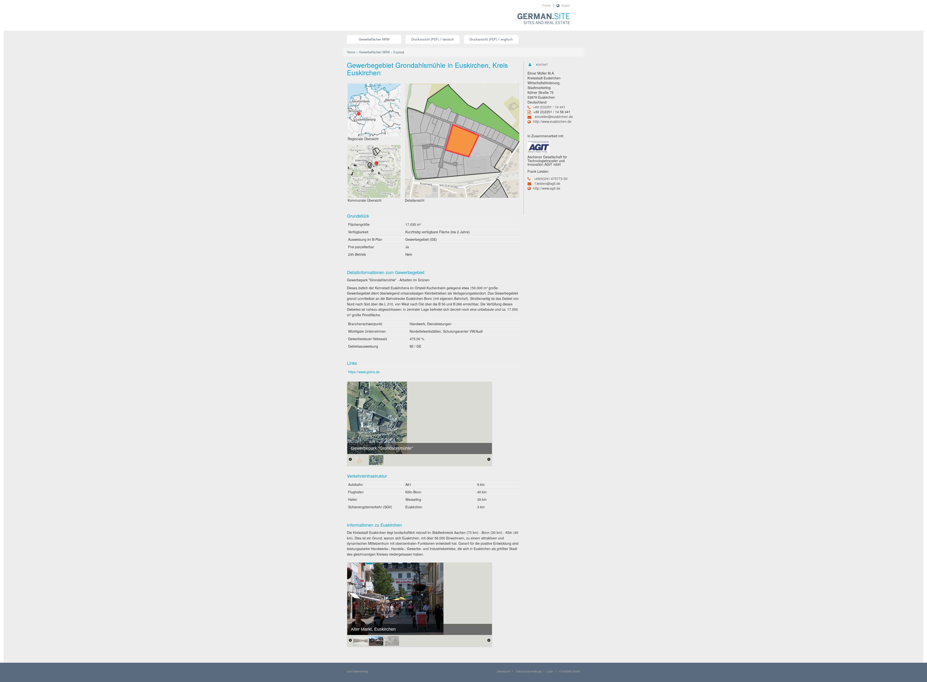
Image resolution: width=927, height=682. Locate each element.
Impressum (503, 671)
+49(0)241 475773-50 (551, 178)
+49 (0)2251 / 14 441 (549, 106)
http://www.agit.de (546, 188)
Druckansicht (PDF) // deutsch (432, 39)
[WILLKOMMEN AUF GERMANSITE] (543, 19)
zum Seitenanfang (357, 671)
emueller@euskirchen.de (554, 116)
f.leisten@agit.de (547, 183)
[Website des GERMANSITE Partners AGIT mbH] (538, 146)
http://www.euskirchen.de (552, 121)
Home (351, 52)
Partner (546, 5)
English (566, 5)
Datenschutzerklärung (528, 671)
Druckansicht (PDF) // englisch (491, 39)
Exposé (398, 52)
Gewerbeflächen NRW (374, 39)
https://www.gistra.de (364, 371)
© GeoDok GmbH (569, 671)
